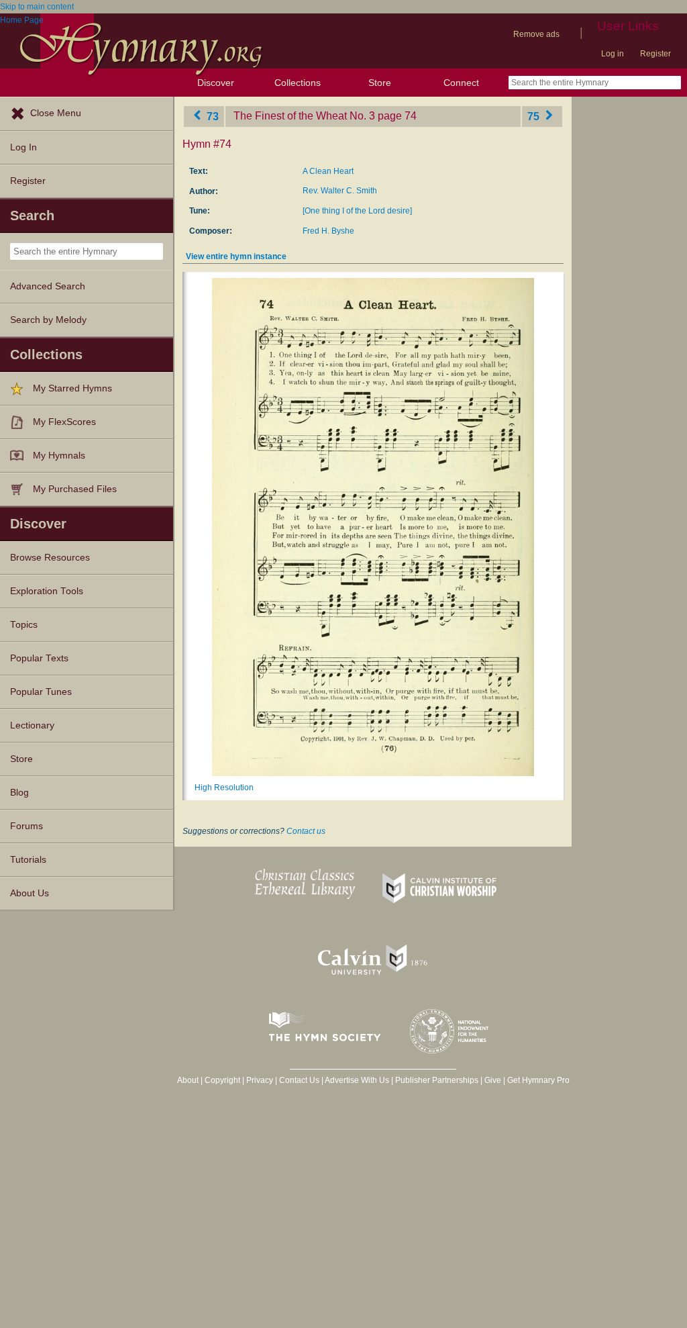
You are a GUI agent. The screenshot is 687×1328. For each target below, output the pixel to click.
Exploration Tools (46, 591)
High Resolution (224, 787)
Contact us (305, 831)
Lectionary (32, 725)
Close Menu (55, 113)
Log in (612, 53)
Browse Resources (50, 558)
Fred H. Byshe (328, 231)
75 (534, 116)
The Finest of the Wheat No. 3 (304, 116)
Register (655, 53)
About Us (29, 893)
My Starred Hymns (72, 388)
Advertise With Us (357, 1080)
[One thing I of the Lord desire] (357, 211)
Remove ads (536, 34)
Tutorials (28, 860)
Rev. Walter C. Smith (340, 190)
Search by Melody (48, 320)
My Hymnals (59, 455)
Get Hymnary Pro (538, 1080)
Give (492, 1080)
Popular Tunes (41, 692)
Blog (19, 793)
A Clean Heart (328, 171)
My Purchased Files (75, 489)
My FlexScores (64, 422)
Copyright (222, 1080)
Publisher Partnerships (436, 1080)
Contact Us (299, 1080)
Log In (23, 147)
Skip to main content (37, 6)
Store (379, 82)
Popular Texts (39, 658)
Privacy (259, 1080)
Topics (24, 625)
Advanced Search (47, 286)
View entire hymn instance (236, 256)
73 (211, 116)
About (188, 1080)
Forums (26, 826)
